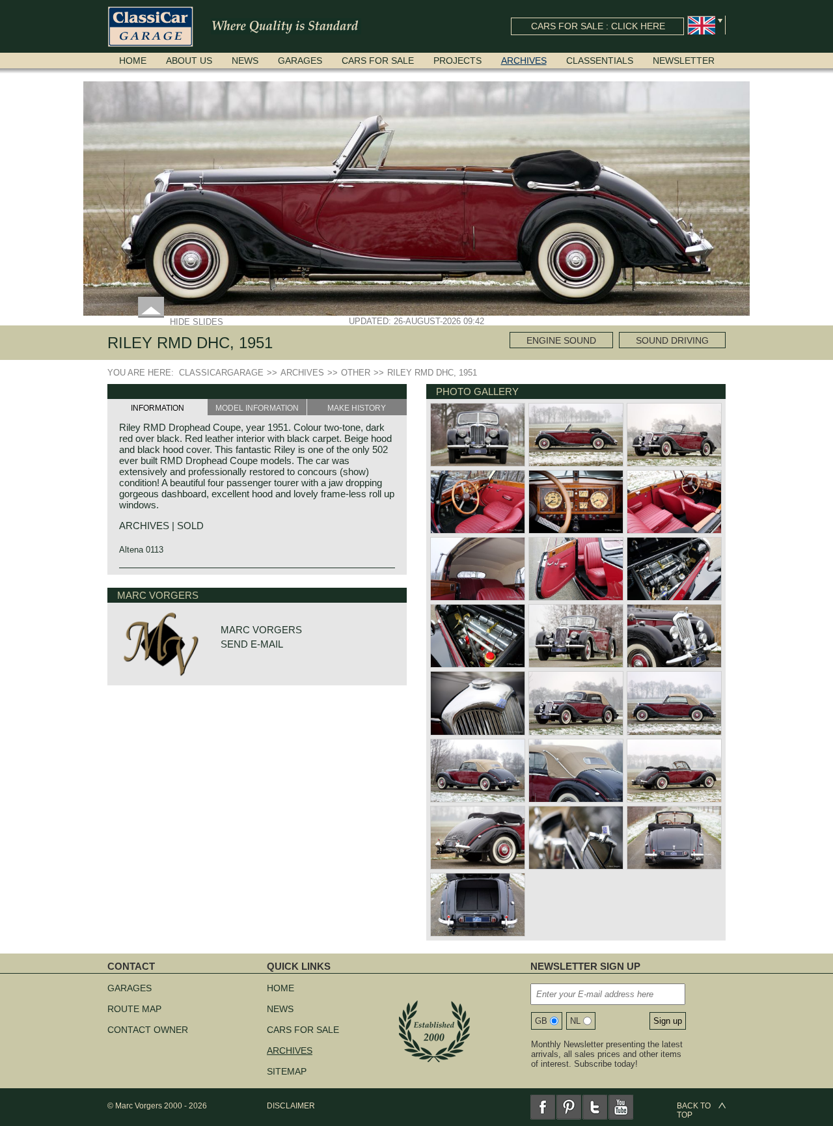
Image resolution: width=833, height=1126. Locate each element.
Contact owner (147, 1029)
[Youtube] (620, 1107)
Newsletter (684, 60)
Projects (457, 60)
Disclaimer (291, 1105)
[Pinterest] (568, 1107)
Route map (134, 1009)
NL (575, 1021)
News (245, 60)
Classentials (599, 60)
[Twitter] (594, 1107)
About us (189, 60)
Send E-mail (252, 644)
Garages (300, 60)
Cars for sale (378, 60)
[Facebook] (542, 1107)
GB (541, 1021)
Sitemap (287, 1071)
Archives (524, 60)
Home (132, 60)
